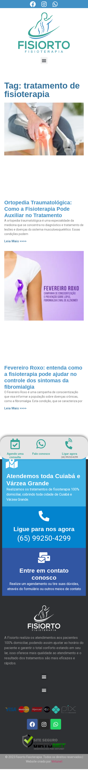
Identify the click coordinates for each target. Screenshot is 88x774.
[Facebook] (33, 4)
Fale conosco (41, 453)
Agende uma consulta (15, 455)
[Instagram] (44, 4)
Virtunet (56, 761)
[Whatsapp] (55, 4)
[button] (44, 60)
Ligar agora (69, 453)
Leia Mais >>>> (15, 241)
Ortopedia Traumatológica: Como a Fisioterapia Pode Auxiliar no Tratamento (38, 208)
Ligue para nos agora (44, 529)
